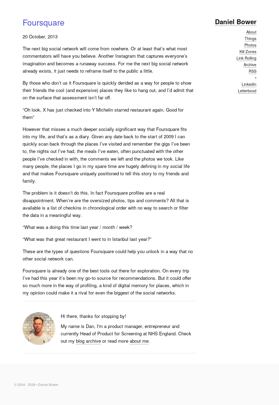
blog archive (88, 340)
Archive (250, 64)
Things (250, 38)
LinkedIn (249, 84)
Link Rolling (246, 58)
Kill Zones (247, 51)
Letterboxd (247, 90)
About (251, 32)
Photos (250, 45)
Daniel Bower (235, 21)
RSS (252, 71)
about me (139, 340)
